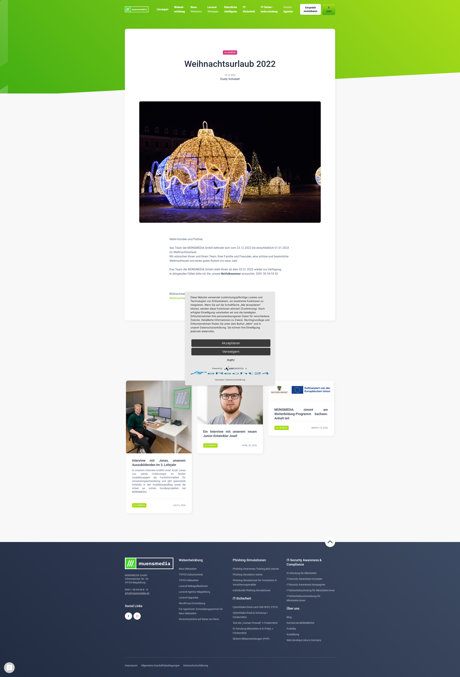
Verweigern (231, 351)
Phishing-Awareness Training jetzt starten (256, 568)
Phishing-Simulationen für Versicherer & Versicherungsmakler (255, 582)
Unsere (288, 9)
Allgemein (230, 52)
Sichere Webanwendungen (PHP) (251, 638)
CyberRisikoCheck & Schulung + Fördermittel (250, 615)
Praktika (291, 628)
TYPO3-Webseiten (189, 580)
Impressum (131, 665)
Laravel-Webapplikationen (193, 586)
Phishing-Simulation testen (248, 574)
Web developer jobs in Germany (304, 640)
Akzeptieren (231, 343)
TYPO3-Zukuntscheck (191, 574)
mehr (231, 360)
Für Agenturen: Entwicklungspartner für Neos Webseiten (201, 611)
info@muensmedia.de (137, 593)
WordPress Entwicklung (192, 603)
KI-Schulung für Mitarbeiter (302, 573)
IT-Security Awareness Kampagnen (306, 584)
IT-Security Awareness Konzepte (304, 578)
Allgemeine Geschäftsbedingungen (160, 665)
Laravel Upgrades (188, 597)
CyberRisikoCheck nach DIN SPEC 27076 (255, 607)
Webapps (213, 9)
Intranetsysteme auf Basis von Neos (199, 619)
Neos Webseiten (188, 568)
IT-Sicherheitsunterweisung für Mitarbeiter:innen (303, 598)
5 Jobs (329, 9)
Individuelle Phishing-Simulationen (252, 590)
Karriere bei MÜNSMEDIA (300, 622)
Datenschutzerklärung (195, 665)
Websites (196, 9)
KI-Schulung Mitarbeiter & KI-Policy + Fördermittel (253, 630)
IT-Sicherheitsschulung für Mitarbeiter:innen (311, 590)
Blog (289, 617)
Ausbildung (293, 634)
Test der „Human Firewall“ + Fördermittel (255, 622)
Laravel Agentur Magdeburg (194, 591)
